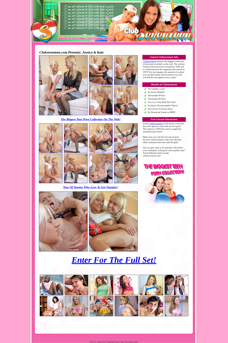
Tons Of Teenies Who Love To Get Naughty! (90, 187)
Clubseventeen (149, 61)
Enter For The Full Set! (114, 260)
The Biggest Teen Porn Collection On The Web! (91, 119)
